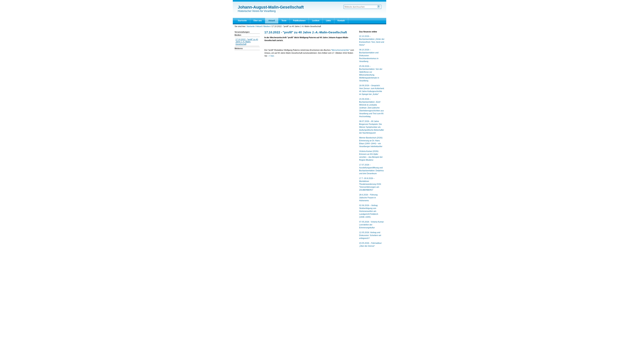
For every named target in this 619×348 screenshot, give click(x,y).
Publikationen (299, 20)
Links (328, 20)
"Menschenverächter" (340, 50)
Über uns (257, 20)
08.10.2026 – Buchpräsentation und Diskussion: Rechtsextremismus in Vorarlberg (368, 56)
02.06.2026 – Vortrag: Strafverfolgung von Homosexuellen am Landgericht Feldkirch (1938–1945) (368, 211)
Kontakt (341, 20)
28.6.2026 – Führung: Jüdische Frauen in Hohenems (368, 198)
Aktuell (271, 20)
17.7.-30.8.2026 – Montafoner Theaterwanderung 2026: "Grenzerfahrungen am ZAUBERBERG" (370, 184)
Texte (283, 20)
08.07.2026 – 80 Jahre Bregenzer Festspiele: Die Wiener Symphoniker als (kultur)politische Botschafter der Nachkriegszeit (371, 127)
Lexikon (315, 20)
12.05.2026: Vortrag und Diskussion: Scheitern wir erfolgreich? (370, 235)
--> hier (271, 56)
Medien (267, 26)
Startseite (242, 20)
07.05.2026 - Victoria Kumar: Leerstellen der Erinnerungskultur (371, 225)
